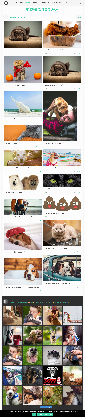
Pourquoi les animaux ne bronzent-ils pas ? (54, 168)
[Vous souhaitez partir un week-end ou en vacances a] (12, 375)
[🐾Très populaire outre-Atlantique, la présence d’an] (52, 315)
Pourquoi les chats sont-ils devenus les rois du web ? (56, 249)
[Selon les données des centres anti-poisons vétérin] (52, 395)
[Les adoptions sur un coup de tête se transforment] (12, 335)
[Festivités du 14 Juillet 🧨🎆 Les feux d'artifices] (32, 375)
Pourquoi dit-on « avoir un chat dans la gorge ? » (15, 85)
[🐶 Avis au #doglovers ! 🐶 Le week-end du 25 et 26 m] (12, 395)
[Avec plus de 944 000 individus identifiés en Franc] (72, 395)
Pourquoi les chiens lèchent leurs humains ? (54, 143)
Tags (20, 17)
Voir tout (79, 17)
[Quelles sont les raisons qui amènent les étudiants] (72, 335)
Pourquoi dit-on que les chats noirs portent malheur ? (56, 189)
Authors (27, 17)
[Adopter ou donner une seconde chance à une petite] (72, 355)
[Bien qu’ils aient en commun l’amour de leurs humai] (32, 395)
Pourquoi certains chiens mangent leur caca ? (54, 213)
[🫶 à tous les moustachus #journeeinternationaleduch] (52, 355)
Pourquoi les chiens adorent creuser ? (13, 119)
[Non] (83, 413)
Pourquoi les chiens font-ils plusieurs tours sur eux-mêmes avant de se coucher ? (22, 287)
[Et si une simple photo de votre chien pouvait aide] (12, 315)
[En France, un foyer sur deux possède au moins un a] (72, 375)
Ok (34, 414)
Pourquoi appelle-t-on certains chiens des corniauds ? (17, 168)
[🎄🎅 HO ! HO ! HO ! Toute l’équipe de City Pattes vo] (72, 315)
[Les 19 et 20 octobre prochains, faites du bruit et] (12, 355)
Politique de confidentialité (45, 414)
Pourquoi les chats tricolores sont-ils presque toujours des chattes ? (20, 217)
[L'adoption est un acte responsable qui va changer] (32, 335)
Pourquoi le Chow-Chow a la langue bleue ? (14, 193)
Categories (13, 17)
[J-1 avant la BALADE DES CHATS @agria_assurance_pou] (52, 335)
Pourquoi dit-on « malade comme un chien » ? (15, 252)
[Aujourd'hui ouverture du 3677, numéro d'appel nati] (52, 375)
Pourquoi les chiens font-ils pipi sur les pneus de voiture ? (57, 284)
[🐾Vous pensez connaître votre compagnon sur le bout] (32, 315)
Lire (40, 53)
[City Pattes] (6, 3)
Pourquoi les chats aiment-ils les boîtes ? (54, 50)
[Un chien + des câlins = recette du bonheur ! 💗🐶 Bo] (32, 355)
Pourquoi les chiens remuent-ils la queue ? (14, 50)
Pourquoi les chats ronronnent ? (12, 143)
